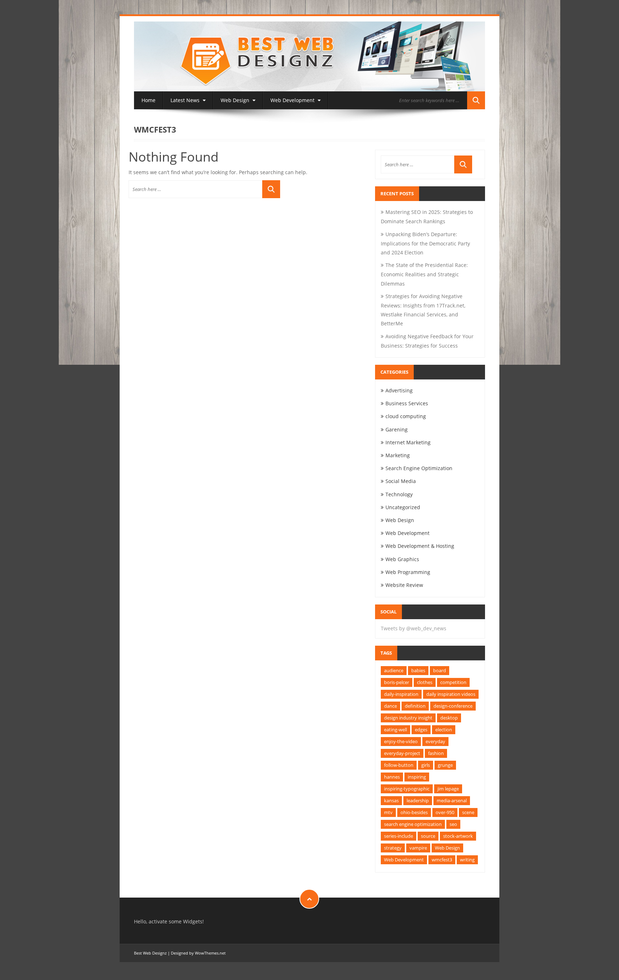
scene (468, 812)
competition (453, 682)
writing (467, 859)
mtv (388, 812)
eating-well (395, 729)
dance (390, 706)
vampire (418, 848)
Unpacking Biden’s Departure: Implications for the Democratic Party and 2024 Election (425, 243)
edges (421, 729)
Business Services (406, 403)
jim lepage (448, 788)
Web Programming (407, 572)
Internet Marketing (408, 442)
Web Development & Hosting (419, 545)
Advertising (399, 390)
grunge (445, 765)
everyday (435, 741)
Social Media (400, 481)
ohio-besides (414, 812)
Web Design (236, 100)
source (428, 836)
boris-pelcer (396, 682)
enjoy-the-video (401, 741)
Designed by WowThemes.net (198, 953)
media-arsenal (452, 800)
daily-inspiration (401, 694)
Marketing (397, 455)
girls (425, 765)
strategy (393, 848)
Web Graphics (402, 559)
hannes (392, 777)
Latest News (186, 100)
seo (453, 824)
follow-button (398, 765)
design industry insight (408, 717)
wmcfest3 (442, 859)
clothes (424, 682)
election (443, 729)
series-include (398, 836)
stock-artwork (458, 836)
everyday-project (402, 753)
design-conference (452, 706)
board (439, 670)
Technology (399, 494)
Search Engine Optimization (418, 468)
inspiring (417, 777)
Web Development (293, 100)
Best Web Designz (150, 953)
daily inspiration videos (450, 694)
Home (148, 100)
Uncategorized (402, 507)
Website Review (404, 585)
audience (393, 670)
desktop (449, 717)
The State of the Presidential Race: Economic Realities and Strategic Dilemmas (424, 274)
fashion (436, 753)
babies (418, 670)
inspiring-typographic (407, 788)
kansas (391, 800)
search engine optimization (413, 824)
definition (415, 706)
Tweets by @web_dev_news (413, 628)
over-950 (445, 812)
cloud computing (405, 416)
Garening (396, 429)
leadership (418, 800)
